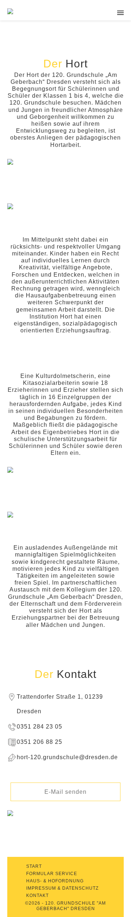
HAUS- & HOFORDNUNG (55, 880)
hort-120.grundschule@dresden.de (67, 757)
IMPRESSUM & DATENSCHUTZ (62, 888)
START (34, 866)
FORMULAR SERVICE (51, 873)
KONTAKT (37, 895)
